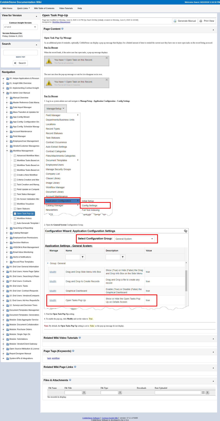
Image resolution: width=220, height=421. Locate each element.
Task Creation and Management (31, 184)
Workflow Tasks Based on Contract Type (34, 160)
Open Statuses (23, 209)
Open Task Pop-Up (25, 213)
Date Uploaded (161, 388)
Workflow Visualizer (25, 204)
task (49, 358)
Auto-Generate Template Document (32, 223)
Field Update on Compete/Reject (31, 189)
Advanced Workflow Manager (30, 155)
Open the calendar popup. (203, 392)
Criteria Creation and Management (32, 180)
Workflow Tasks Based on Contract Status (35, 170)
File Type (104, 388)
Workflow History (24, 218)
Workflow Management (61, 22)
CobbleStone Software (91, 418)
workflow (56, 358)
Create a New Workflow (27, 175)
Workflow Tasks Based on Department (33, 165)
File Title (68, 388)
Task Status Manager (26, 194)
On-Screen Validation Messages (31, 199)
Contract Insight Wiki (110, 418)
